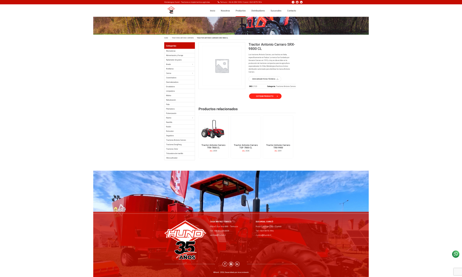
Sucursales (276, 10)
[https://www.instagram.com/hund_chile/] (297, 2)
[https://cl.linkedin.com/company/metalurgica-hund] (301, 2)
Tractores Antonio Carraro (183, 38)
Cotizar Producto (264, 96)
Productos (241, 10)
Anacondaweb (243, 272)
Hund (166, 38)
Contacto (291, 10)
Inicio (212, 10)
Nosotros (225, 10)
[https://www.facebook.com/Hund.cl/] (293, 2)
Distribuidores (258, 10)
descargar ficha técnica (263, 79)
